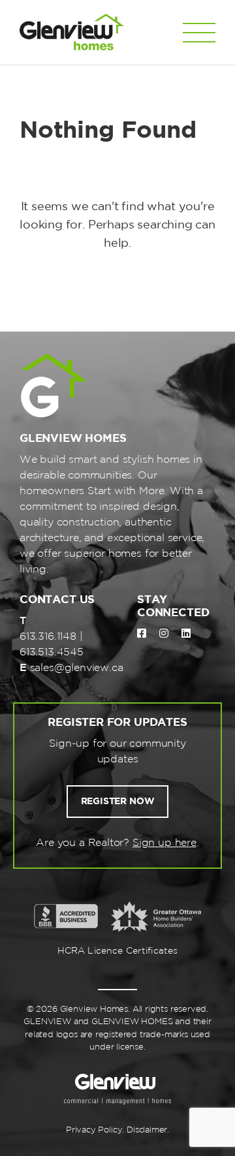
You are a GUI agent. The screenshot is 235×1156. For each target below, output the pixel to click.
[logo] (72, 32)
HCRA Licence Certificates (117, 951)
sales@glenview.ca (76, 668)
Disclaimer (147, 1130)
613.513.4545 (52, 652)
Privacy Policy (94, 1130)
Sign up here (164, 843)
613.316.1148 (48, 637)
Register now (118, 801)
